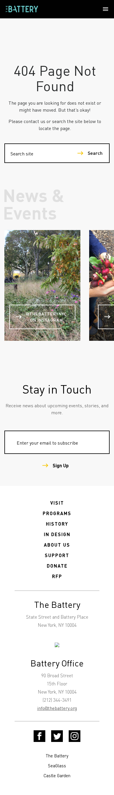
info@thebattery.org (57, 708)
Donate (57, 566)
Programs (57, 513)
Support (57, 555)
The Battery (57, 756)
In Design (57, 534)
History (57, 524)
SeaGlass (57, 765)
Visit (57, 503)
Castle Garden (57, 775)
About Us (57, 545)
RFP (57, 576)
